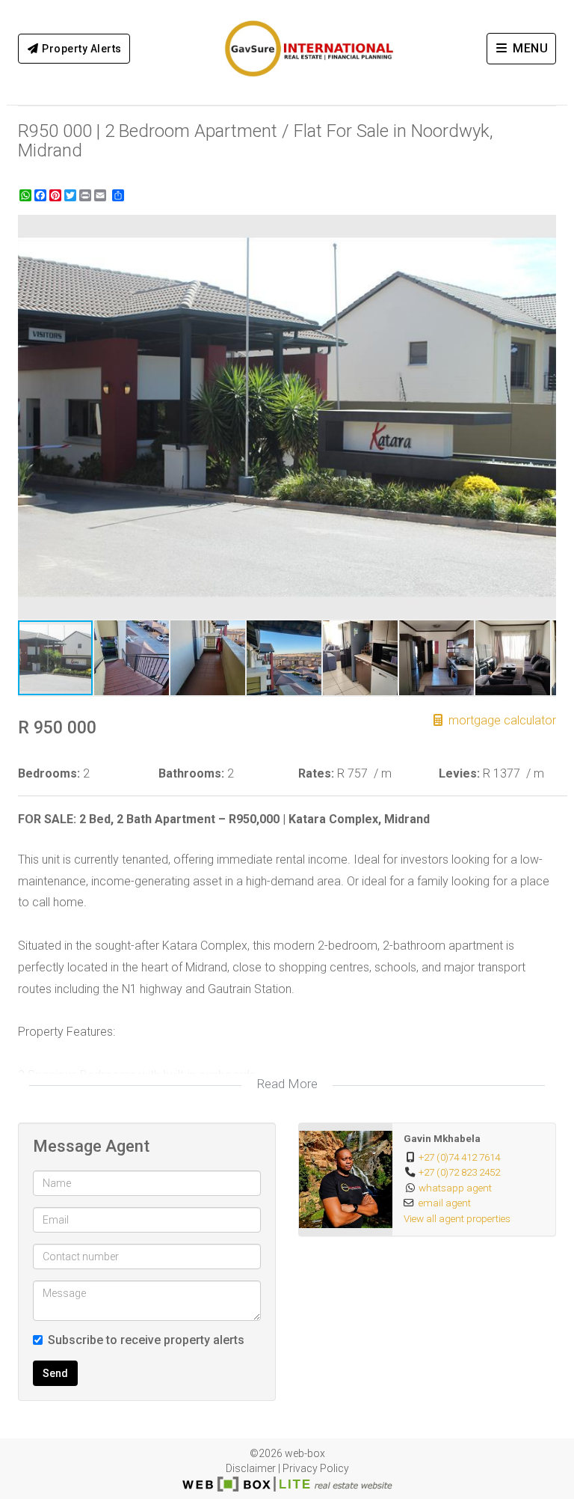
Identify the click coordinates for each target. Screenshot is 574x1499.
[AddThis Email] (102, 195)
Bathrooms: (191, 773)
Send (55, 1373)
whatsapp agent (455, 1188)
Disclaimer (251, 1468)
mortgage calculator (500, 720)
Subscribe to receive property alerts (146, 1340)
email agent (445, 1203)
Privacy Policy (316, 1468)
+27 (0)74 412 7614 (459, 1157)
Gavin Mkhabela (442, 1138)
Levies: (459, 773)
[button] (543, 228)
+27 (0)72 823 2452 (459, 1172)
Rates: (316, 773)
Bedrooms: (49, 773)
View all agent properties (457, 1218)
